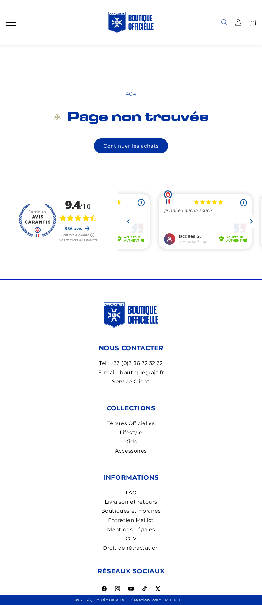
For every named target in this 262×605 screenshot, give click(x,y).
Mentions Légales (131, 529)
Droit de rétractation (131, 548)
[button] (252, 22)
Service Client (131, 381)
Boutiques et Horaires (131, 511)
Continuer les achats (131, 146)
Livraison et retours (131, 502)
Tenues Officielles (131, 423)
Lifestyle (131, 433)
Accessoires (131, 451)
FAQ (131, 493)
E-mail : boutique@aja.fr (131, 372)
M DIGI (172, 599)
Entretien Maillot (131, 520)
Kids (131, 441)
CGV (131, 539)
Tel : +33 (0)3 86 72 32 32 (131, 363)
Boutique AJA (108, 599)
